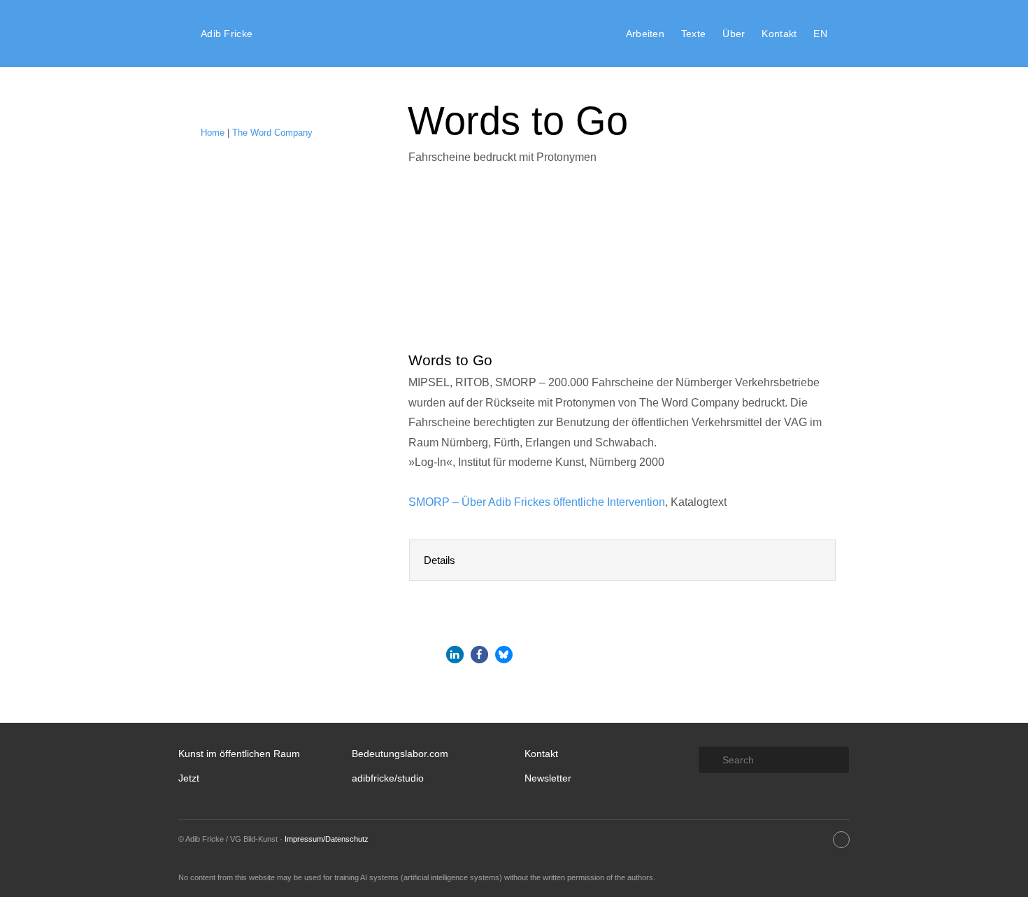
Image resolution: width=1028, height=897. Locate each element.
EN (820, 33)
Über (733, 33)
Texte (693, 33)
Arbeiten (645, 33)
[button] (455, 654)
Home (212, 132)
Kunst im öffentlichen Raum (239, 753)
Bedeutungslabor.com (400, 753)
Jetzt (188, 778)
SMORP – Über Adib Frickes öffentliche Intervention (536, 502)
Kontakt (779, 33)
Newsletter (547, 778)
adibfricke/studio (388, 778)
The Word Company (272, 132)
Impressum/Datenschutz (327, 839)
